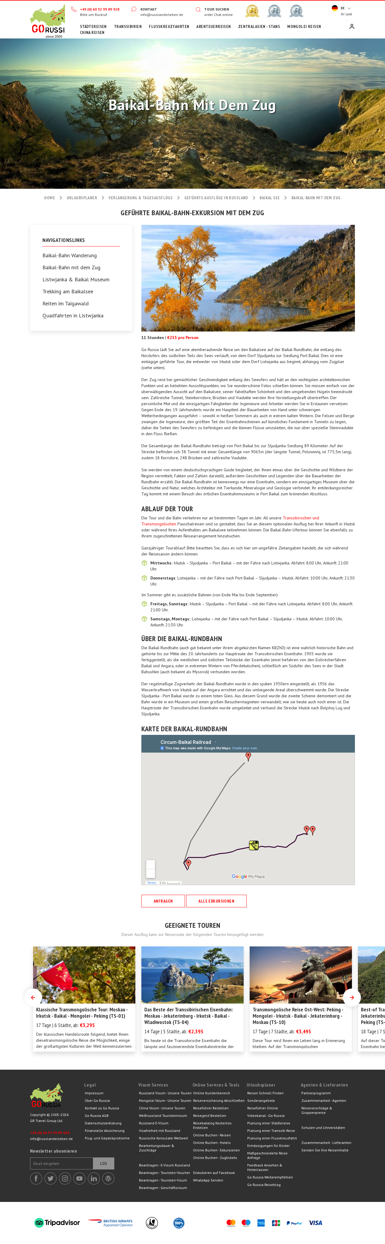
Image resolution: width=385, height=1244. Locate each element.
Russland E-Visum (153, 1123)
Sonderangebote (261, 1100)
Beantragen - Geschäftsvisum (163, 1187)
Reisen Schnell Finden (265, 1093)
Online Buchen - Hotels (212, 1142)
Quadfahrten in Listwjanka (72, 316)
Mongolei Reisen (304, 26)
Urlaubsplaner (82, 197)
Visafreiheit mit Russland (159, 1130)
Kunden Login (352, 26)
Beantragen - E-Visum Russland (164, 1165)
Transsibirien (128, 26)
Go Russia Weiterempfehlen (270, 1177)
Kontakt (148, 9)
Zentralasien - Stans (259, 26)
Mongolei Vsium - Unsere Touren (165, 1100)
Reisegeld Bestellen (209, 1115)
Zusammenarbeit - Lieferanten (326, 1142)
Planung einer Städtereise (268, 1123)
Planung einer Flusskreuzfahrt (272, 1138)
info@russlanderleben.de (161, 14)
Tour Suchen (216, 9)
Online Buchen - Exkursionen (216, 1150)
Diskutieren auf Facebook (214, 1172)
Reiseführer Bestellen (211, 1108)
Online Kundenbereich (211, 1093)
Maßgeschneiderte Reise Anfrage (267, 1155)
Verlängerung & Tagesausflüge (141, 197)
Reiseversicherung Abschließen (219, 1100)
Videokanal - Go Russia (266, 1115)
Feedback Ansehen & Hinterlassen (264, 1167)
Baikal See (270, 197)
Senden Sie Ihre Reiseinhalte (325, 1150)
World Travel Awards (274, 11)
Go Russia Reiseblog (264, 1184)
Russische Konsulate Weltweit (163, 1138)
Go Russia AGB (97, 1115)
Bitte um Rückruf (93, 14)
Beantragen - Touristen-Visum (163, 1180)
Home (47, 19)
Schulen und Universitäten (323, 1127)
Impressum (94, 1093)
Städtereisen (93, 26)
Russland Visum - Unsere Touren (165, 1093)
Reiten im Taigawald (65, 304)
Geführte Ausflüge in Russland (216, 197)
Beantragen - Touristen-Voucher (164, 1172)
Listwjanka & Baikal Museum (75, 280)
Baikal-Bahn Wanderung (69, 255)
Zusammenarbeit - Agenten (323, 1100)
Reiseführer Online (262, 1108)
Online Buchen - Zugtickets (215, 1157)
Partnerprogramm (316, 1093)
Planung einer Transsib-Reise (271, 1130)
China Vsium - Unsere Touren (162, 1108)
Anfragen (163, 901)
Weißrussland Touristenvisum (163, 1115)
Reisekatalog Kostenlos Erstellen (212, 1125)
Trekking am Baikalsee (67, 292)
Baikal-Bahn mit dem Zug (71, 267)
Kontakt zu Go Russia (102, 1108)
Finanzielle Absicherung (105, 1130)
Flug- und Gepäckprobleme (107, 1138)
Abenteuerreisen (213, 26)
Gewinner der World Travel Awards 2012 (252, 11)
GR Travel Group (57, 1097)
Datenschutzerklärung (103, 1123)
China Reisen (92, 32)
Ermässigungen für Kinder (268, 1145)
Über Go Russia (97, 1100)
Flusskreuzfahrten (169, 26)
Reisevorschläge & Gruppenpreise (316, 1110)
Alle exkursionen (216, 901)
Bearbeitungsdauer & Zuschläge (156, 1147)
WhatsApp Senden (208, 1180)
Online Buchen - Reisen (212, 1135)
